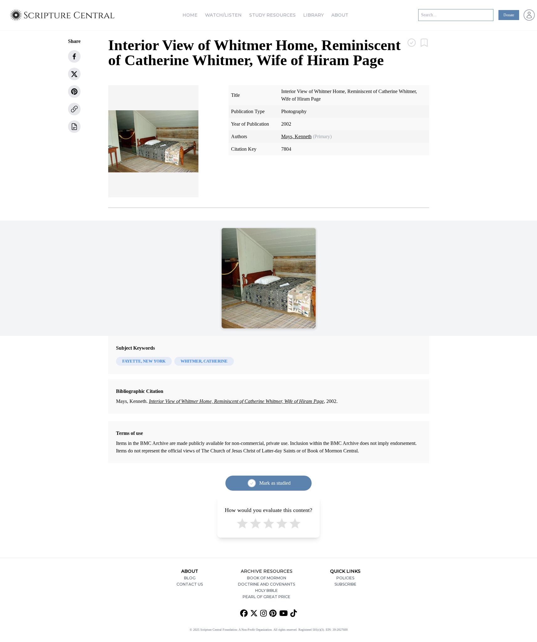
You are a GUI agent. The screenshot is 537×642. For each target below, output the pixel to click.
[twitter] (74, 74)
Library (313, 15)
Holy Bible (266, 590)
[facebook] (74, 56)
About (339, 15)
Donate (508, 15)
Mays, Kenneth (296, 136)
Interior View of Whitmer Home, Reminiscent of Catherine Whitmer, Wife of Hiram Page (236, 401)
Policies (345, 578)
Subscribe (345, 584)
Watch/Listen (223, 15)
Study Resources (272, 15)
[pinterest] (74, 91)
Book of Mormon (266, 578)
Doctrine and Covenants (266, 584)
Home (189, 15)
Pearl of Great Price (266, 596)
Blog (190, 578)
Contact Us (189, 584)
